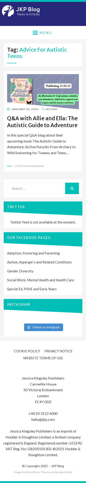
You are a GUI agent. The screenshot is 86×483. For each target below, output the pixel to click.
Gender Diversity (20, 271)
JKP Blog (57, 466)
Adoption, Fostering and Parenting (33, 253)
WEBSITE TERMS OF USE (43, 358)
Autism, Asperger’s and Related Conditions (39, 262)
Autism (51, 109)
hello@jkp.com (43, 419)
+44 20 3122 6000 (43, 413)
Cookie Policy (27, 351)
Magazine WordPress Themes (32, 472)
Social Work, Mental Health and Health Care (40, 280)
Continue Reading (29, 166)
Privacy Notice (58, 351)
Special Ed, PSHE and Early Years (32, 289)
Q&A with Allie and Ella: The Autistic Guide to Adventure (42, 121)
